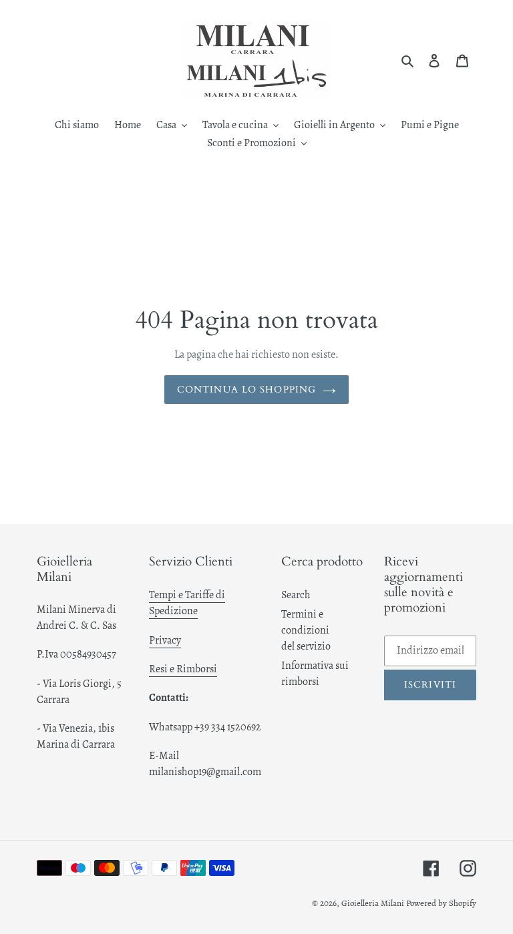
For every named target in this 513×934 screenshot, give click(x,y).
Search (296, 595)
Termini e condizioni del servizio (306, 630)
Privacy (165, 640)
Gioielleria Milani (373, 903)
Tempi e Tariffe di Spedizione (187, 603)
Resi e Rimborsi (183, 669)
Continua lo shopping (246, 389)
